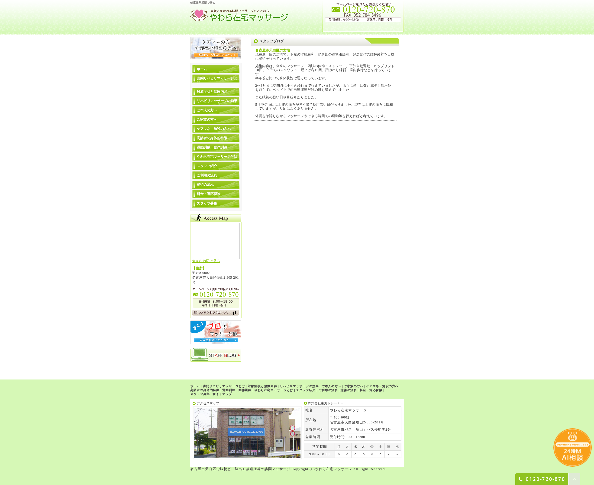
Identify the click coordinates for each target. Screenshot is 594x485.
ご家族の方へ (207, 119)
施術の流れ (205, 184)
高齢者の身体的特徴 (212, 138)
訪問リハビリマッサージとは (217, 80)
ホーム (202, 69)
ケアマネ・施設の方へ (213, 129)
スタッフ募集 (207, 203)
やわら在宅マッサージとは (217, 156)
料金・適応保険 (208, 194)
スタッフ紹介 (207, 166)
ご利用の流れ (207, 175)
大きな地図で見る (206, 261)
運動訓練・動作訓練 (212, 147)
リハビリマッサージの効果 (217, 101)
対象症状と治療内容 (212, 91)
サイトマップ (222, 394)
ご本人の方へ (207, 110)
